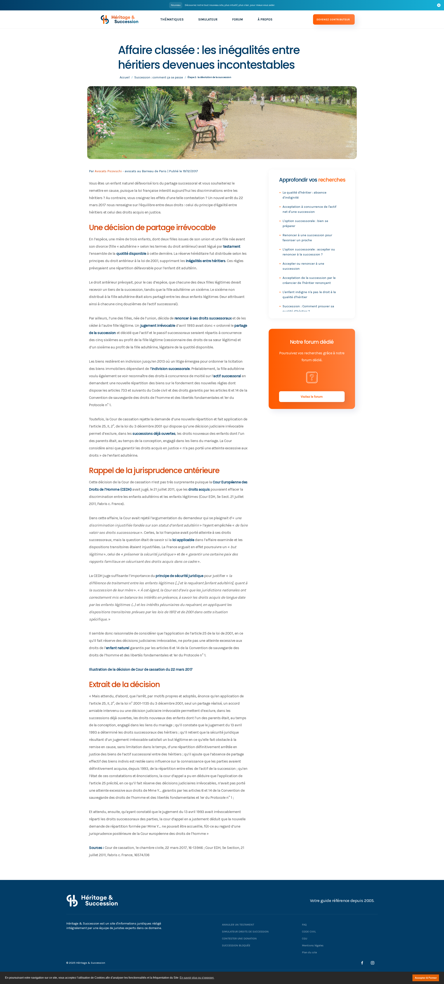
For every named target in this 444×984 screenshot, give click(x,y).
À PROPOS (265, 19)
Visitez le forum (312, 397)
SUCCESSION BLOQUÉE (236, 945)
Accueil (125, 77)
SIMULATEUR (207, 19)
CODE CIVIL (309, 931)
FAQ (304, 924)
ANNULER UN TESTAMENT (238, 924)
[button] (172, 19)
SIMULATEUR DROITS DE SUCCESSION (245, 931)
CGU (304, 938)
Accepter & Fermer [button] (426, 977)
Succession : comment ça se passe (158, 77)
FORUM (237, 19)
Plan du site (309, 952)
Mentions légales (312, 945)
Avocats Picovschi (108, 171)
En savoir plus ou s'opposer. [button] (197, 977)
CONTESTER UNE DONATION (239, 938)
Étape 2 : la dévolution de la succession (209, 77)
